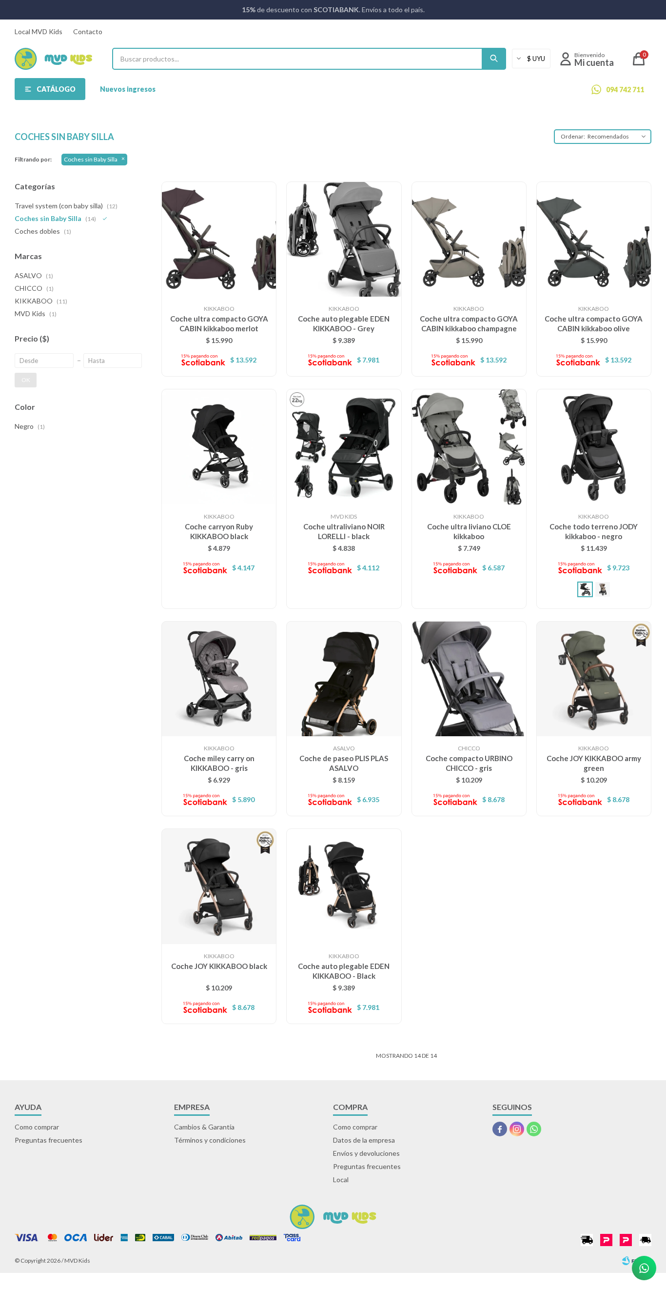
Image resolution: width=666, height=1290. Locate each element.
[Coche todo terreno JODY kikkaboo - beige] (602, 589)
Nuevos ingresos (128, 89)
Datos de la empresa (364, 1140)
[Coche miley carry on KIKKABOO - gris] (218, 678)
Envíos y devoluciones (366, 1153)
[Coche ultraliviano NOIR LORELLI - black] (343, 446)
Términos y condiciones (210, 1140)
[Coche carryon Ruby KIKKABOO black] (218, 446)
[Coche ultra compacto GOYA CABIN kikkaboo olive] (593, 239)
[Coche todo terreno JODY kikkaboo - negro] (593, 446)
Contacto (87, 31)
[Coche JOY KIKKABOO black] (218, 886)
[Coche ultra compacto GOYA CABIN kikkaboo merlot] (218, 239)
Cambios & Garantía (204, 1127)
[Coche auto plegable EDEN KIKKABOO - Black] (343, 886)
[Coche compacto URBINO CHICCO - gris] (469, 678)
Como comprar (37, 1127)
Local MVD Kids (38, 31)
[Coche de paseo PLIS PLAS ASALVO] (343, 678)
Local (341, 1179)
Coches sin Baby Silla (91, 159)
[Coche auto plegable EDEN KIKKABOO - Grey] (343, 239)
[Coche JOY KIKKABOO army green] (593, 678)
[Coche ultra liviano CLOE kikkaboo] (469, 446)
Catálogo (56, 89)
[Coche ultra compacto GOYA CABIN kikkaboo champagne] (469, 239)
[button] (494, 59)
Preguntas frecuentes (48, 1140)
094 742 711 (625, 89)
